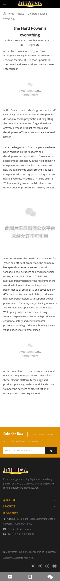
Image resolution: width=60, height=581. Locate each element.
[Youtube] (54, 566)
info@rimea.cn (23, 529)
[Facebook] (33, 566)
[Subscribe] (51, 450)
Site (38, 44)
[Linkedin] (40, 566)
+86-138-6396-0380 (23, 534)
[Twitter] (47, 566)
